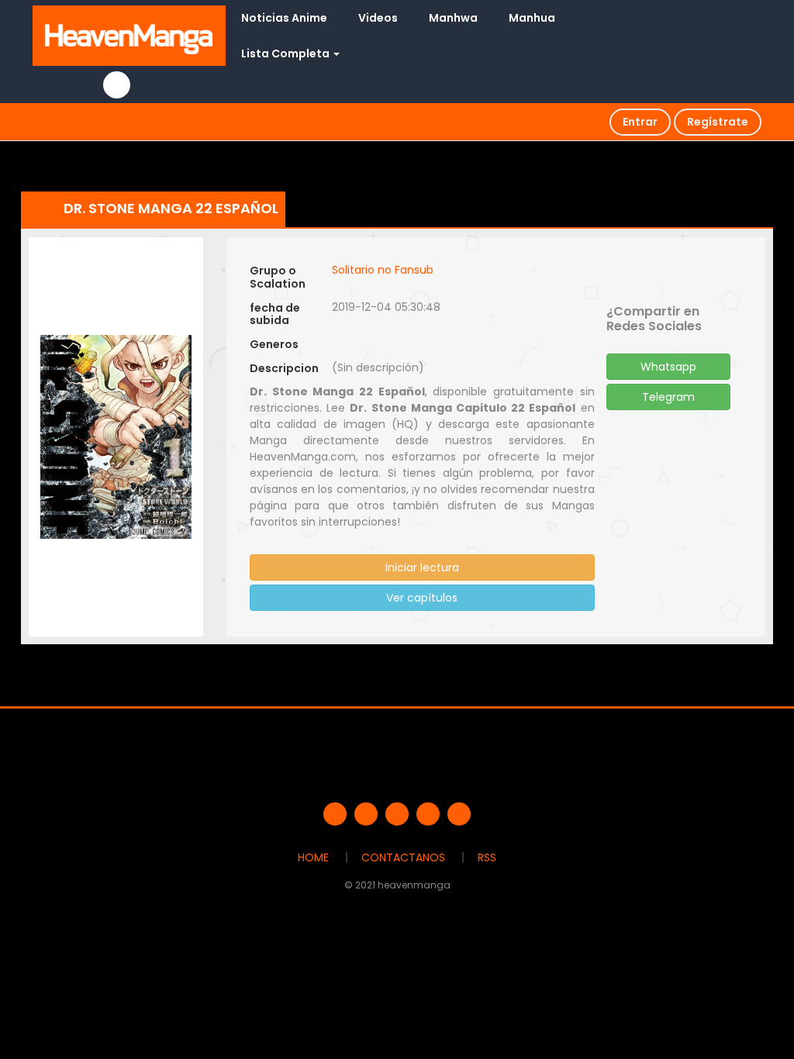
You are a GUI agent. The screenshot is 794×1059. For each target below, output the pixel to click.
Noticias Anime (284, 18)
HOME (313, 857)
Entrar (640, 121)
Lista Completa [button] (286, 53)
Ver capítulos (421, 597)
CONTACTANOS (403, 857)
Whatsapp (668, 366)
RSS (487, 857)
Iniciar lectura (422, 567)
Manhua (532, 18)
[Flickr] (428, 814)
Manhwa (453, 18)
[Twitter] (366, 814)
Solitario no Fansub (382, 270)
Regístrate (717, 121)
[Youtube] (397, 814)
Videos (378, 18)
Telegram (668, 397)
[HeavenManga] (129, 35)
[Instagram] (459, 814)
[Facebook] (335, 814)
